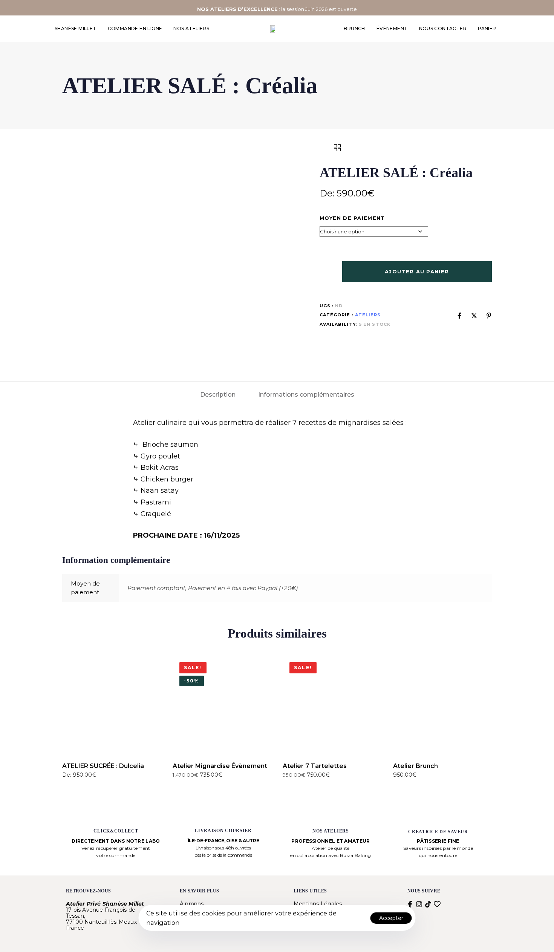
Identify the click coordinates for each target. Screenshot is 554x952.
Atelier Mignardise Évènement (220, 766)
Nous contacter (443, 28)
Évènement (392, 28)
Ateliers (368, 314)
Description (218, 394)
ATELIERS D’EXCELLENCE (244, 9)
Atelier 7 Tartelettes (315, 766)
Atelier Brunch (415, 766)
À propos (192, 903)
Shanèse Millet (75, 28)
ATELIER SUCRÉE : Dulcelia (103, 766)
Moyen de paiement (352, 218)
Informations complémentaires (306, 394)
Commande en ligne (135, 28)
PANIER (487, 28)
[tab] (218, 395)
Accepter (391, 918)
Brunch (354, 28)
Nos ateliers (191, 28)
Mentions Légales (318, 903)
